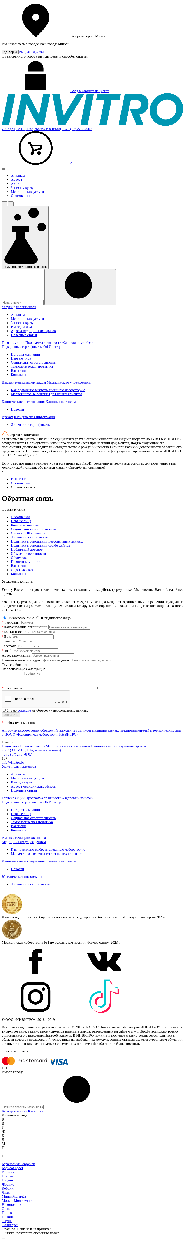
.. (4, 204)
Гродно (7, 1180)
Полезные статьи (24, 335)
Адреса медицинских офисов (33, 331)
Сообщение (12, 688)
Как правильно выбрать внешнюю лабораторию (48, 390)
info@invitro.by (13, 762)
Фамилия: (10, 622)
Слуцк (7, 1221)
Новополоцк (11, 1204)
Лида (6, 1192)
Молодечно (23, 1200)
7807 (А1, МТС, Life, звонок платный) (31, 129)
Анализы (18, 175)
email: (7, 651)
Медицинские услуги (27, 192)
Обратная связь (22, 570)
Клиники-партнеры (61, 402)
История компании (25, 354)
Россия (21, 1111)
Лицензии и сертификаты (31, 425)
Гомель (7, 1176)
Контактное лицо (16, 632)
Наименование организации (24, 627)
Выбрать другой (31, 52)
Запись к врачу (22, 188)
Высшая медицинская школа (24, 382)
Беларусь (9, 1111)
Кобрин (8, 1188)
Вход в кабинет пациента (89, 91)
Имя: (6, 636)
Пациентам (11, 746)
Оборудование (22, 557)
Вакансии (18, 370)
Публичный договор (27, 549)
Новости (17, 409)
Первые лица (21, 358)
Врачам (7, 417)
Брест (19, 1168)
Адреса (16, 179)
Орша (6, 1209)
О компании (20, 196)
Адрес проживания (16, 655)
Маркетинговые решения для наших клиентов (46, 394)
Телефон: (9, 646)
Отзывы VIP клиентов (28, 533)
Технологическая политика (32, 366)
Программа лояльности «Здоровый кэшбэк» (59, 342)
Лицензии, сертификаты (30, 537)
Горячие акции (13, 342)
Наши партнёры (32, 746)
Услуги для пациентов (19, 307)
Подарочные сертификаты (22, 347)
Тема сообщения (14, 665)
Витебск (8, 1172)
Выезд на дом (21, 327)
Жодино (8, 1184)
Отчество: (9, 641)
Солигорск (10, 1225)
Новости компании (25, 562)
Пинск (7, 1213)
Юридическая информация (35, 417)
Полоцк (8, 1217)
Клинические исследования (23, 402)
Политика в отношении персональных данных (47, 541)
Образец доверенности (28, 553)
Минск (7, 1196)
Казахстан (36, 1111)
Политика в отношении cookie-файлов (40, 545)
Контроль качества (25, 525)
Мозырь (8, 1200)
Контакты (18, 375)
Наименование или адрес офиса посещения (35, 660)
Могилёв (19, 1196)
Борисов (8, 1168)
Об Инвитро (52, 347)
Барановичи (11, 1164)
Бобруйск (27, 1164)
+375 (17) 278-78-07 (77, 129)
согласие (24, 710)
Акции (16, 183)
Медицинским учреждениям (69, 382)
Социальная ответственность (33, 362)
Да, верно (10, 52)
